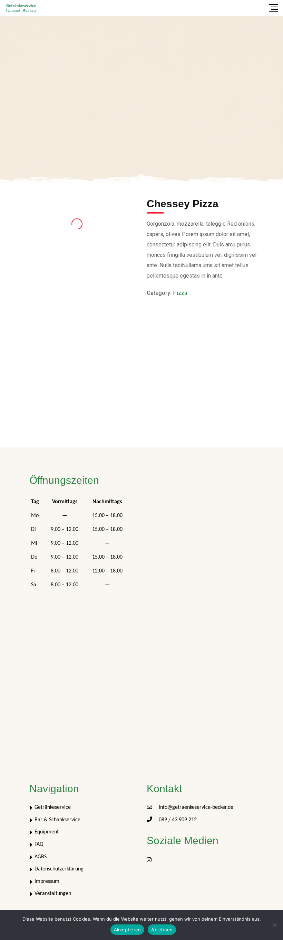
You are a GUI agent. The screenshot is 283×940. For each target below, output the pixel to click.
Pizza (180, 293)
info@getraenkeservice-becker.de (196, 807)
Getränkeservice (53, 807)
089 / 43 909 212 (178, 820)
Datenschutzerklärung (59, 869)
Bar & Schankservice (57, 820)
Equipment (47, 832)
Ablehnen (162, 929)
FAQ (39, 844)
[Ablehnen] (274, 925)
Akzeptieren (127, 929)
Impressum (47, 881)
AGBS (41, 857)
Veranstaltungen (53, 893)
